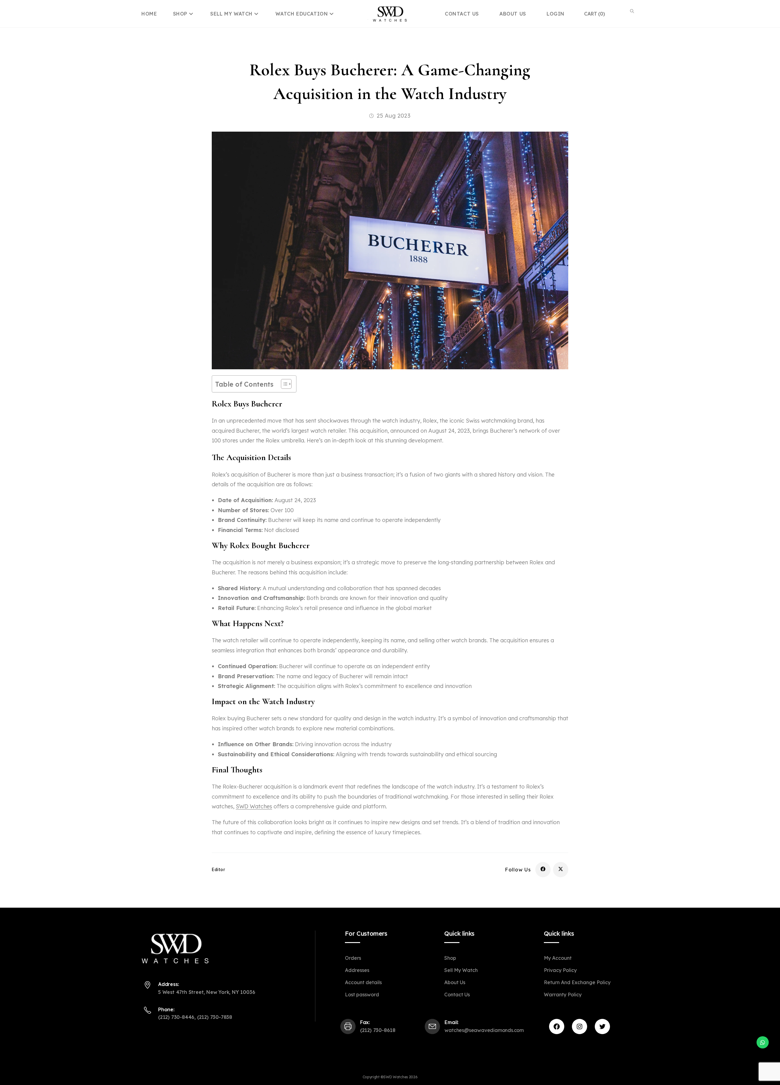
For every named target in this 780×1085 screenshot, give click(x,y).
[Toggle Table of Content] (283, 384)
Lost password (362, 994)
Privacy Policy (560, 970)
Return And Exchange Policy (577, 982)
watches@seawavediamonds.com (484, 1030)
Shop (181, 14)
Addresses (357, 970)
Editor (218, 869)
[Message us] (763, 1042)
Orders (353, 958)
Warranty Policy (563, 994)
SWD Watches (254, 806)
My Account (558, 958)
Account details (363, 982)
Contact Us (457, 994)
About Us (454, 982)
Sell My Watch (232, 14)
